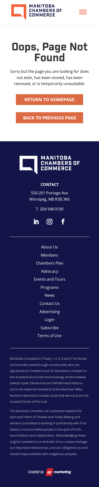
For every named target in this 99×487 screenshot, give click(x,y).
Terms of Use (49, 335)
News (50, 295)
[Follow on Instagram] (49, 222)
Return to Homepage (49, 99)
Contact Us (50, 303)
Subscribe (50, 327)
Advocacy (49, 271)
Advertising (49, 311)
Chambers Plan (49, 263)
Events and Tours (49, 279)
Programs (50, 287)
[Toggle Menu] (83, 12)
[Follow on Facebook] (63, 222)
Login (50, 319)
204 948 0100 (51, 209)
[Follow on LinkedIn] (36, 222)
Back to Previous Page (49, 118)
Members (49, 255)
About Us (49, 247)
